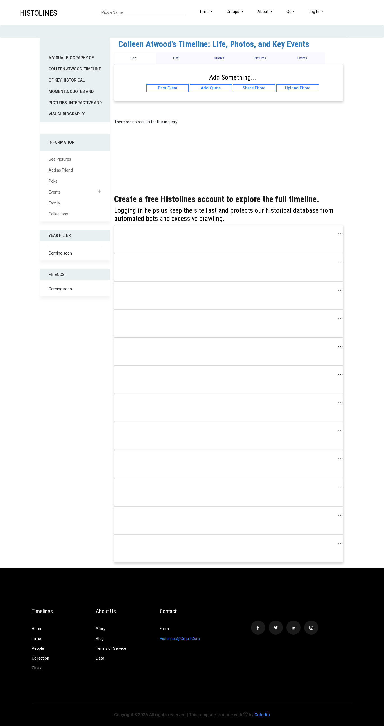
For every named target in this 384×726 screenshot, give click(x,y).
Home (37, 628)
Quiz (290, 11)
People (38, 648)
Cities (37, 668)
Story (100, 628)
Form (164, 628)
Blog (100, 638)
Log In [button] (314, 11)
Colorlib (262, 714)
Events (55, 192)
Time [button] (204, 11)
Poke (53, 181)
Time (36, 638)
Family (54, 203)
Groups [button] (233, 11)
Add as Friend (61, 170)
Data (100, 658)
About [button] (263, 11)
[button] (363, 12)
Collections (58, 214)
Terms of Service (111, 648)
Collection (40, 658)
